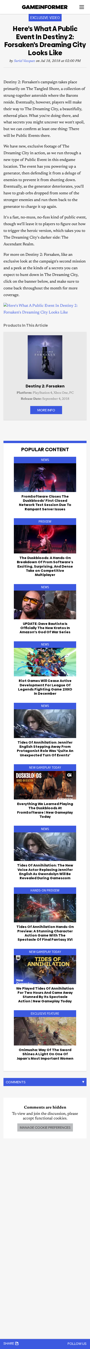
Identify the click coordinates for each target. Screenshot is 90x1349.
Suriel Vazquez (24, 61)
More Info (46, 410)
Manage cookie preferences (45, 1127)
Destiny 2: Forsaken (45, 386)
